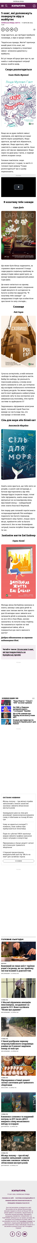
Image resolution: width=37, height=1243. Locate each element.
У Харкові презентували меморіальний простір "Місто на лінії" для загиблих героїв (16, 854)
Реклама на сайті (8, 1198)
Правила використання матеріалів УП (18, 1200)
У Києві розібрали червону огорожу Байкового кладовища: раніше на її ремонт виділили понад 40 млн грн (17, 1045)
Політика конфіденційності (25, 1198)
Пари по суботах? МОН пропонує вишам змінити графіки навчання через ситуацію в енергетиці (17, 836)
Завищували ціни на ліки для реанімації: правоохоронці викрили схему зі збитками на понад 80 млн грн (18, 816)
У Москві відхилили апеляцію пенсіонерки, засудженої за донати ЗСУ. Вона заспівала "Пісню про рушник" (16, 1006)
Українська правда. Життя (10, 23)
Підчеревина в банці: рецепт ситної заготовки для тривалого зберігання (18, 845)
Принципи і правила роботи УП (18, 1203)
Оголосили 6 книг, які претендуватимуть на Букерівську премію (18, 652)
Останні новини (11, 797)
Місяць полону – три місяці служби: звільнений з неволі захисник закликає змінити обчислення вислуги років (18, 804)
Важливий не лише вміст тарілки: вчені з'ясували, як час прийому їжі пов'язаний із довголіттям (18, 968)
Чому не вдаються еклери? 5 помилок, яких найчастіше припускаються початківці (15, 826)
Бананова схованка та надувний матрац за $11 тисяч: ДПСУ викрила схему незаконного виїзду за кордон (17, 1120)
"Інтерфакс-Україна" (26, 1221)
